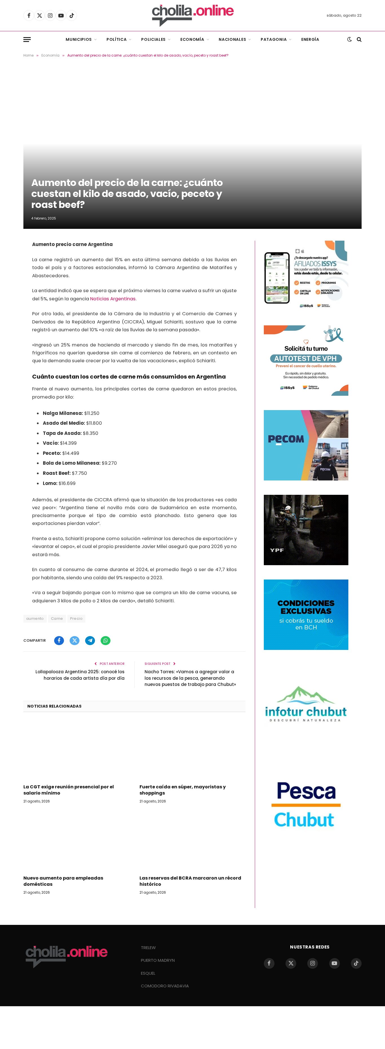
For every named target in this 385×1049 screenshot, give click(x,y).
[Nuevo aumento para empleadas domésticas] (76, 841)
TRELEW (148, 947)
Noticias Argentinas (113, 299)
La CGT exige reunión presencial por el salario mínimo (68, 790)
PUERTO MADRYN (158, 960)
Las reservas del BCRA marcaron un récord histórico (190, 881)
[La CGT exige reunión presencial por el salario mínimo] (76, 750)
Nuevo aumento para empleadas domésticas (63, 881)
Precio (76, 618)
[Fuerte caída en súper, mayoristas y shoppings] (192, 750)
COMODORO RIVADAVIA (165, 986)
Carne (57, 618)
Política (117, 39)
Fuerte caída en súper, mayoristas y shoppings (183, 790)
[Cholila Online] (193, 15)
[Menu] (27, 39)
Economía (192, 39)
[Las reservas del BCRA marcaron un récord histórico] (192, 841)
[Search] (359, 39)
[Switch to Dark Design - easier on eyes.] (349, 39)
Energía (310, 39)
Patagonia (274, 39)
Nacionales (232, 39)
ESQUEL (148, 973)
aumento (35, 618)
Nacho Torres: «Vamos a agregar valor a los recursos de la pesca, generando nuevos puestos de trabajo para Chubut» (190, 678)
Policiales (153, 39)
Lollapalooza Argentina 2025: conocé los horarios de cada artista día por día (80, 675)
